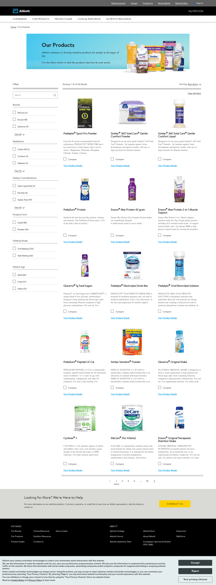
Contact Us (38, 541)
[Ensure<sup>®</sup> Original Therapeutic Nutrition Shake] (179, 417)
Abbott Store (149, 531)
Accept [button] (195, 563)
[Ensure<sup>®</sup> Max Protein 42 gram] (132, 189)
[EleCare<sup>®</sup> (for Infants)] (132, 417)
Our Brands (16, 531)
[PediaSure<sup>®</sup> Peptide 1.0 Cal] (84, 341)
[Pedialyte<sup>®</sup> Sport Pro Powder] (84, 113)
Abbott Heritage (117, 531)
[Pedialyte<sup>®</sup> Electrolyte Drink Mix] (132, 265)
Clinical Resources (41, 531)
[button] (194, 3)
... (141, 481)
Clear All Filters (194, 93)
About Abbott (149, 536)
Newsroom (181, 531)
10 (147, 481)
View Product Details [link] (72, 165)
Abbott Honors (116, 536)
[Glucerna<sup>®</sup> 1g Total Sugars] (84, 265)
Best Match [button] (193, 84)
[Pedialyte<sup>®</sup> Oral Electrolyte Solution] (179, 265)
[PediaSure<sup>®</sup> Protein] (84, 189)
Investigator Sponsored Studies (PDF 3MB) (157, 543)
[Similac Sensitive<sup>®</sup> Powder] (132, 341)
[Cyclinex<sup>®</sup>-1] (84, 417)
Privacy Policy (35, 580)
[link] (13, 27)
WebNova (180, 536)
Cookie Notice (17, 580)
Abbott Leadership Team (120, 541)
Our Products (17, 536)
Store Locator (62, 531)
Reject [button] (195, 571)
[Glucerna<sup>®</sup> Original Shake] (179, 341)
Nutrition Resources (42, 536)
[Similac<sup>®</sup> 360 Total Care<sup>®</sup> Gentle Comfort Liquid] (179, 113)
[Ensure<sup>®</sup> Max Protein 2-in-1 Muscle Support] (179, 189)
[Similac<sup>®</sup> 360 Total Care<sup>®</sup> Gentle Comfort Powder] (132, 113)
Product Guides (18, 541)
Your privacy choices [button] (195, 579)
